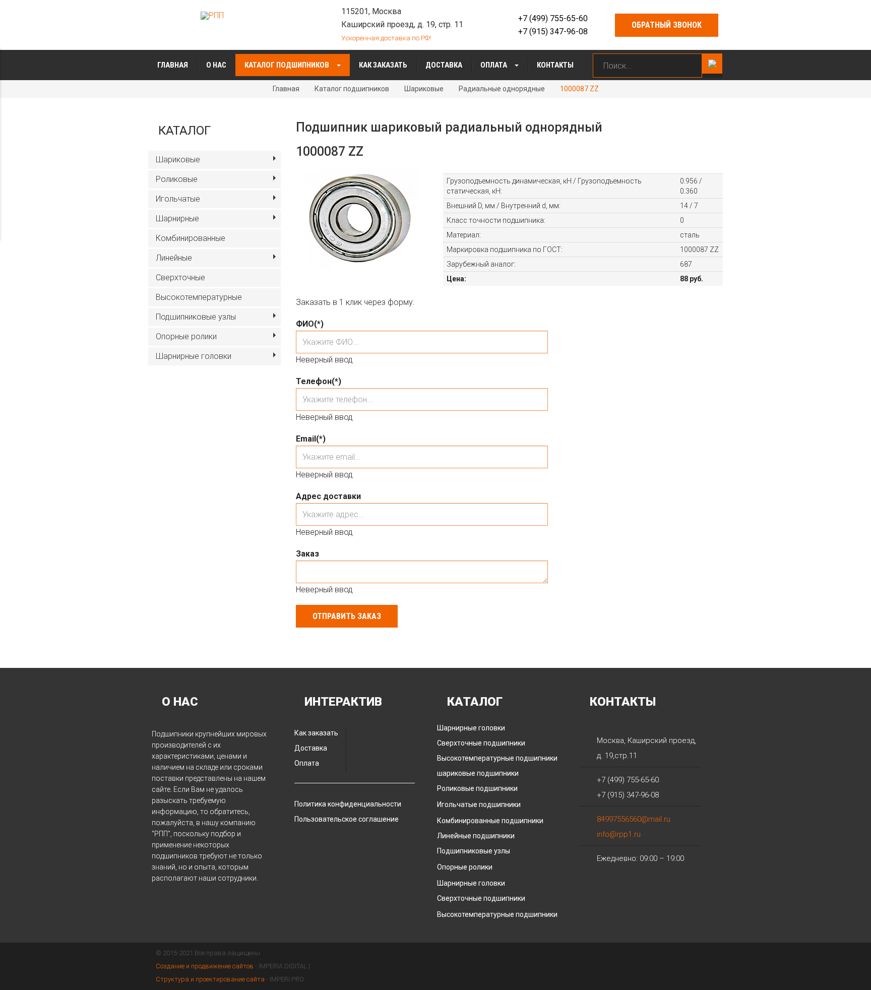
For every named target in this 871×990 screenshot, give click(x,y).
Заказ (307, 554)
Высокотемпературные (199, 297)
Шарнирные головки (193, 356)
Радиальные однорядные (502, 89)
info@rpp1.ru (619, 834)
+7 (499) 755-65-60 (553, 18)
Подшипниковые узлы (196, 317)
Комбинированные (190, 238)
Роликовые (177, 179)
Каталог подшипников (287, 65)
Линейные (174, 258)
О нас (216, 65)
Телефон (318, 381)
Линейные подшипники (476, 836)
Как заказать (383, 65)
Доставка (443, 65)
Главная (172, 65)
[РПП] (212, 15)
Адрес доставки (328, 496)
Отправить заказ (347, 616)
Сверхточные (180, 277)
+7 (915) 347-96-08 (553, 31)
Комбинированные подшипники (490, 821)
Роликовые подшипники (477, 788)
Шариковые (424, 89)
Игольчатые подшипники (479, 804)
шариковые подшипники (478, 773)
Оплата (494, 65)
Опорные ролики (186, 336)
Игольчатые (178, 199)
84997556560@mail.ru (633, 819)
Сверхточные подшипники (481, 743)
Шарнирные (177, 218)
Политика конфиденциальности (347, 804)
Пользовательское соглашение (346, 819)
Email (311, 439)
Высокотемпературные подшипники (497, 758)
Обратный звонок (667, 25)
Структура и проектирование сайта (210, 979)
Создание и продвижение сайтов (205, 966)
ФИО (310, 324)
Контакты (555, 65)
